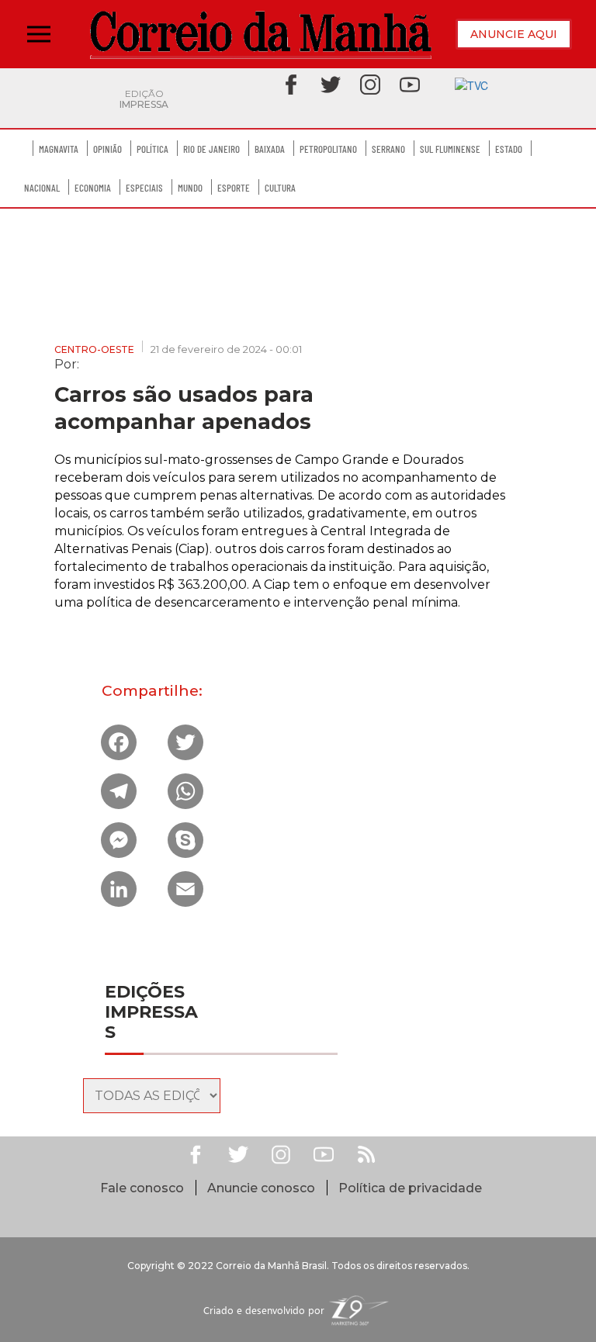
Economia (92, 188)
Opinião (107, 149)
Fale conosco (142, 1188)
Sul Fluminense (450, 149)
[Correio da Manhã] (260, 35)
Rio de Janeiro (211, 149)
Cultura (280, 188)
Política (152, 149)
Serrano (388, 149)
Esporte (233, 188)
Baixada (270, 149)
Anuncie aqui (513, 34)
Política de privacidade (410, 1188)
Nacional (42, 188)
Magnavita (58, 149)
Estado (508, 149)
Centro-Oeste (94, 349)
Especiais (144, 188)
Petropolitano (328, 149)
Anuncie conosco (261, 1188)
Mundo (190, 188)
